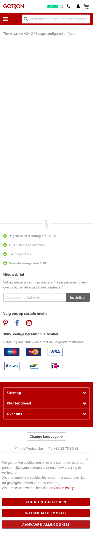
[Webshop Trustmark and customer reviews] (55, 6)
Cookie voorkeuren (46, 502)
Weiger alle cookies (46, 513)
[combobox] (56, 19)
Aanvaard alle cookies (45, 524)
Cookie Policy (64, 487)
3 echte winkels (20, 254)
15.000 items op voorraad (27, 245)
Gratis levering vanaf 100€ (28, 263)
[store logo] (13, 7)
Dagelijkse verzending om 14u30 (32, 236)
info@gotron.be (31, 448)
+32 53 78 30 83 (66, 448)
